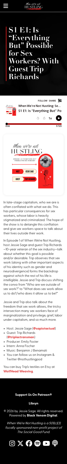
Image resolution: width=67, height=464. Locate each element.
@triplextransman (21, 337)
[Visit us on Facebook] (29, 443)
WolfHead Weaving (18, 371)
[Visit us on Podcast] (55, 443)
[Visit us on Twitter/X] (20, 443)
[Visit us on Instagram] (12, 443)
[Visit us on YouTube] (46, 443)
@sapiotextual (44, 328)
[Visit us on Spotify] (37, 443)
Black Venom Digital (42, 415)
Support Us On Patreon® (33, 395)
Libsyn (33, 403)
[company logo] (33, 6)
